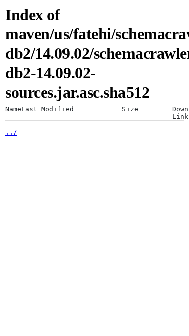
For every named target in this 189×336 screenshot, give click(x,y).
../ (11, 132)
